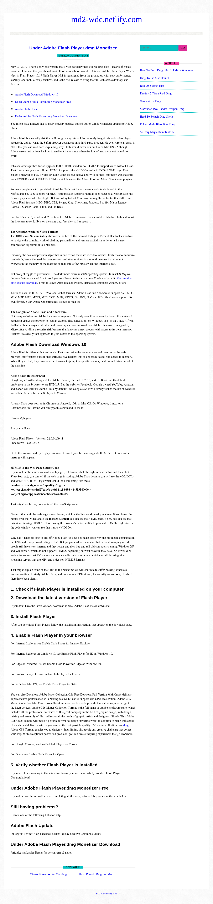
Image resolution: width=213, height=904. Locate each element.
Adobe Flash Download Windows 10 (36, 94)
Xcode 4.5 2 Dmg (150, 101)
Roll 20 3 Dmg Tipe (152, 86)
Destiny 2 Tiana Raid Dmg (156, 93)
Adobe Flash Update (27, 109)
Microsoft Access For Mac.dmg (48, 874)
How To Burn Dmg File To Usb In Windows (166, 70)
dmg (126, 725)
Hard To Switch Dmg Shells (156, 116)
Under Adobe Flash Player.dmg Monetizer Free (43, 102)
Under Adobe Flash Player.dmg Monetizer (73, 47)
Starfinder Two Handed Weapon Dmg (162, 109)
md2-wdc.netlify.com (106, 19)
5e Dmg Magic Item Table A (157, 132)
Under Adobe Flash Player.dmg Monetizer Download (46, 116)
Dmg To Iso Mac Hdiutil (154, 78)
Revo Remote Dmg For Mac (96, 874)
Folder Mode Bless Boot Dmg (157, 124)
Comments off (79, 55)
